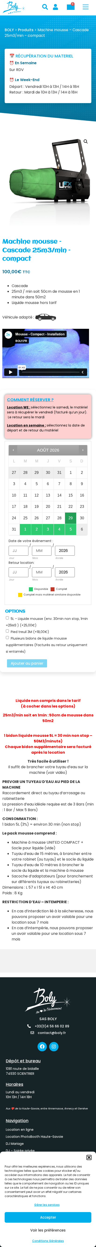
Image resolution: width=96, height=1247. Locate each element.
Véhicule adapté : (18, 317)
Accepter (48, 1217)
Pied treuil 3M (30, 631)
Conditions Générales (48, 1241)
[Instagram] (53, 1046)
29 (71, 518)
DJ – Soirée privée (20, 1150)
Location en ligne (20, 1129)
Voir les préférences (48, 1230)
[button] (89, 1157)
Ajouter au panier (27, 663)
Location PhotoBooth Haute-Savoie (34, 1136)
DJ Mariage (15, 1143)
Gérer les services (47, 1205)
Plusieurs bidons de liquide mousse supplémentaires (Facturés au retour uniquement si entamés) (46, 645)
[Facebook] (42, 1046)
